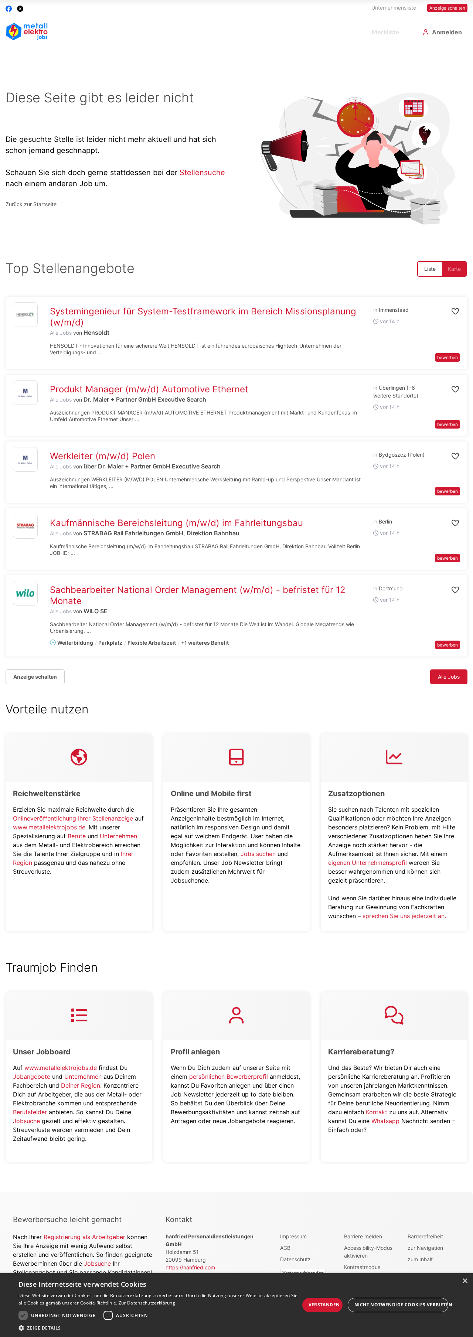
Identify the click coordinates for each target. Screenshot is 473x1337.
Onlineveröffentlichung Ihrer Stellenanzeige (73, 818)
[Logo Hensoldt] (25, 315)
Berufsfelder (30, 1112)
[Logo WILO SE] (25, 593)
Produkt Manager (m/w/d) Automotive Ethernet (149, 389)
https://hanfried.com (190, 1267)
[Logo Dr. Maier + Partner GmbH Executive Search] (25, 393)
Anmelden (447, 32)
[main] (236, 619)
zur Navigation (425, 1248)
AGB (285, 1248)
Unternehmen (118, 836)
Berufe (77, 836)
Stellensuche (202, 172)
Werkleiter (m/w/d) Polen (102, 456)
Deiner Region (80, 1085)
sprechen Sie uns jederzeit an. (404, 916)
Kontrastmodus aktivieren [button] (362, 1271)
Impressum (293, 1236)
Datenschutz (295, 1259)
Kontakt (376, 1112)
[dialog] (236, 1305)
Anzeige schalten (447, 8)
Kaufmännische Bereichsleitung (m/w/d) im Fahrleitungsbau (176, 523)
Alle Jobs (61, 333)
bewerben (447, 357)
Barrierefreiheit (425, 1236)
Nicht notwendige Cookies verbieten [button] (401, 1305)
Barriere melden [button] (363, 1236)
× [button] (464, 1281)
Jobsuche (26, 1121)
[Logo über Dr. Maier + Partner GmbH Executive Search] (25, 459)
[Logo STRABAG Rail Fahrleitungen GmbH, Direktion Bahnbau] (25, 526)
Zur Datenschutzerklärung (147, 1303)
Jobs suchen (258, 853)
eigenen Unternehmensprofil (367, 862)
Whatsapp (385, 1121)
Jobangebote (31, 1076)
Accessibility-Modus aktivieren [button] (368, 1252)
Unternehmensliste (393, 7)
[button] (445, 311)
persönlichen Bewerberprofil (228, 1076)
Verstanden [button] (324, 1305)
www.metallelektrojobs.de (49, 827)
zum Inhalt (420, 1259)
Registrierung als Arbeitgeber (85, 1237)
